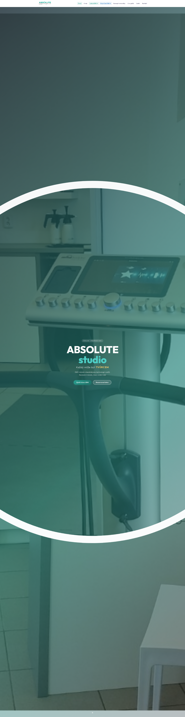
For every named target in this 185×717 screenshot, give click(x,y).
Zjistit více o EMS (82, 382)
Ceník (138, 3)
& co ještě (131, 3)
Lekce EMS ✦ (94, 3)
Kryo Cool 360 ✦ (105, 3)
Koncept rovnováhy (119, 3)
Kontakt (144, 3)
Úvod (79, 3)
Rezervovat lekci (102, 382)
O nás (85, 3)
